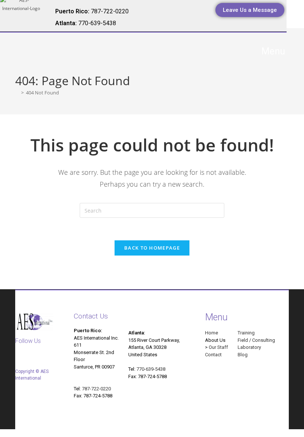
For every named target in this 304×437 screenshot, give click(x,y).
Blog (243, 354)
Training (246, 333)
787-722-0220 (96, 388)
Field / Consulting (256, 340)
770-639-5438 (150, 369)
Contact (213, 354)
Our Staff (218, 347)
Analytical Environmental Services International (96, 55)
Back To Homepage (152, 247)
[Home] (17, 92)
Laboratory (249, 347)
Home (211, 333)
